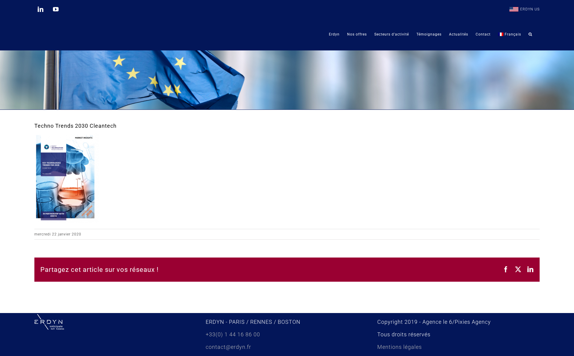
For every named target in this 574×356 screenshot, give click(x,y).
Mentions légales (399, 347)
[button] (530, 34)
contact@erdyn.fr (228, 347)
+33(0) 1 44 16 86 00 (233, 334)
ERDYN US (530, 9)
